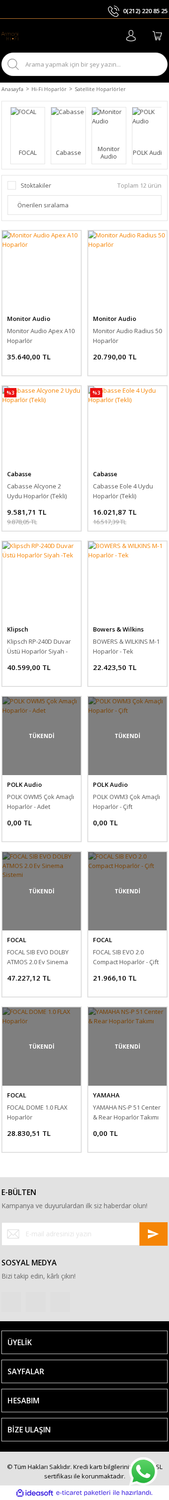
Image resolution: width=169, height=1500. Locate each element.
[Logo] (9, 35)
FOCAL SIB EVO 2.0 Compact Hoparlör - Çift (126, 957)
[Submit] (153, 1234)
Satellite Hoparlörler (100, 88)
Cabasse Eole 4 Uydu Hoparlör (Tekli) (123, 491)
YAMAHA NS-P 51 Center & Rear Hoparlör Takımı (127, 1112)
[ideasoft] (35, 1493)
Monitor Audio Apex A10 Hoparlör (41, 336)
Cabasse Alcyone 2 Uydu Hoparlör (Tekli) (37, 491)
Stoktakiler (36, 185)
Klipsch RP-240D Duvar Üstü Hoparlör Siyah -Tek (39, 646)
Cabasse (19, 474)
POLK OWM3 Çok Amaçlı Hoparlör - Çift (126, 801)
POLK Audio (24, 784)
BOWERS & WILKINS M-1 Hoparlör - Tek (126, 646)
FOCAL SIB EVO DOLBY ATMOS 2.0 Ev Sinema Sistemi (38, 957)
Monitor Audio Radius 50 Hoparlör (127, 336)
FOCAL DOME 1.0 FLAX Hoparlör (37, 1112)
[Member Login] (131, 35)
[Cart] (157, 35)
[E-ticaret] (83, 1493)
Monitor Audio (28, 318)
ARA (152, 64)
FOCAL (16, 940)
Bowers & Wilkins (118, 629)
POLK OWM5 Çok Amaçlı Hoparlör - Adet (40, 801)
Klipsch (17, 629)
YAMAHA (106, 1095)
